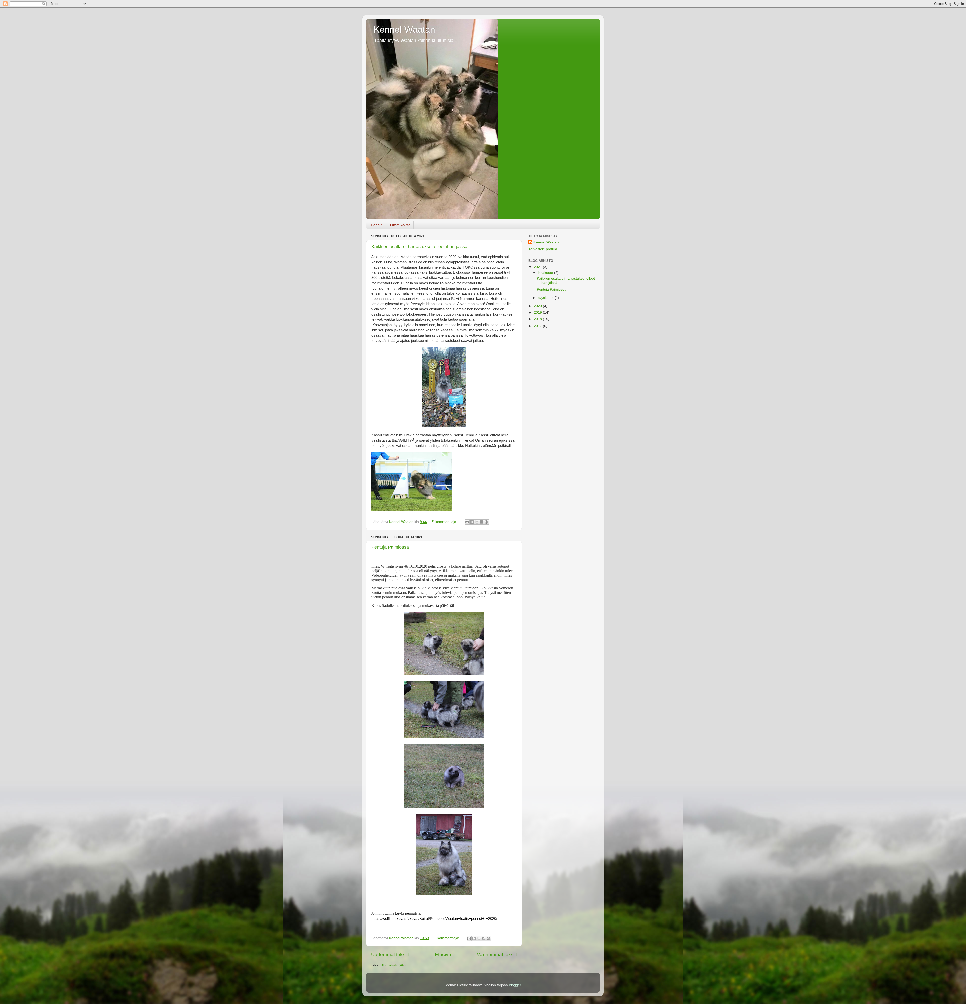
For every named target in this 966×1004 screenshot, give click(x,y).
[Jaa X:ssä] (476, 522)
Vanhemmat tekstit (497, 954)
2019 (538, 312)
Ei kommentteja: (444, 522)
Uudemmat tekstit (390, 954)
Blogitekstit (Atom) (395, 965)
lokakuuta (546, 273)
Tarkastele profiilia (542, 249)
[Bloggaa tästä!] (471, 522)
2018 (538, 319)
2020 (538, 306)
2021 (538, 267)
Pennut (376, 225)
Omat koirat (400, 225)
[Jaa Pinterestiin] (486, 522)
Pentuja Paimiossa (390, 547)
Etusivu (443, 954)
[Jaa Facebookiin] (481, 522)
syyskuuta (546, 298)
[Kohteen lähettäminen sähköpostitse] (467, 522)
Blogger (515, 985)
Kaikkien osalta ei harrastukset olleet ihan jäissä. (420, 246)
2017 (538, 326)
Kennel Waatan (404, 29)
